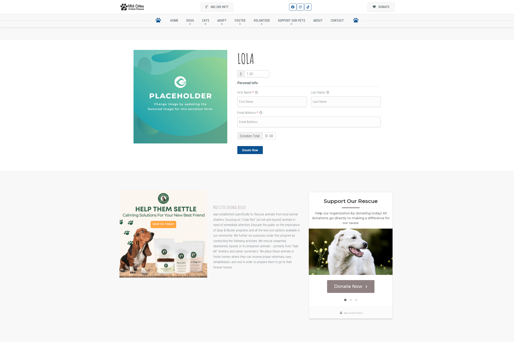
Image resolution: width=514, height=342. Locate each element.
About (318, 20)
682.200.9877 (219, 7)
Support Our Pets (291, 20)
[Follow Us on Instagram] (300, 7)
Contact (337, 20)
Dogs (190, 20)
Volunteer (262, 20)
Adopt (222, 20)
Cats (205, 20)
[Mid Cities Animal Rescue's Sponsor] (163, 234)
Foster (240, 20)
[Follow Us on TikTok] (308, 7)
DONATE (384, 7)
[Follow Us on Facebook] (292, 7)
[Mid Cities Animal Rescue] (132, 7)
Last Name (318, 92)
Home (174, 20)
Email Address (247, 113)
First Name (245, 92)
